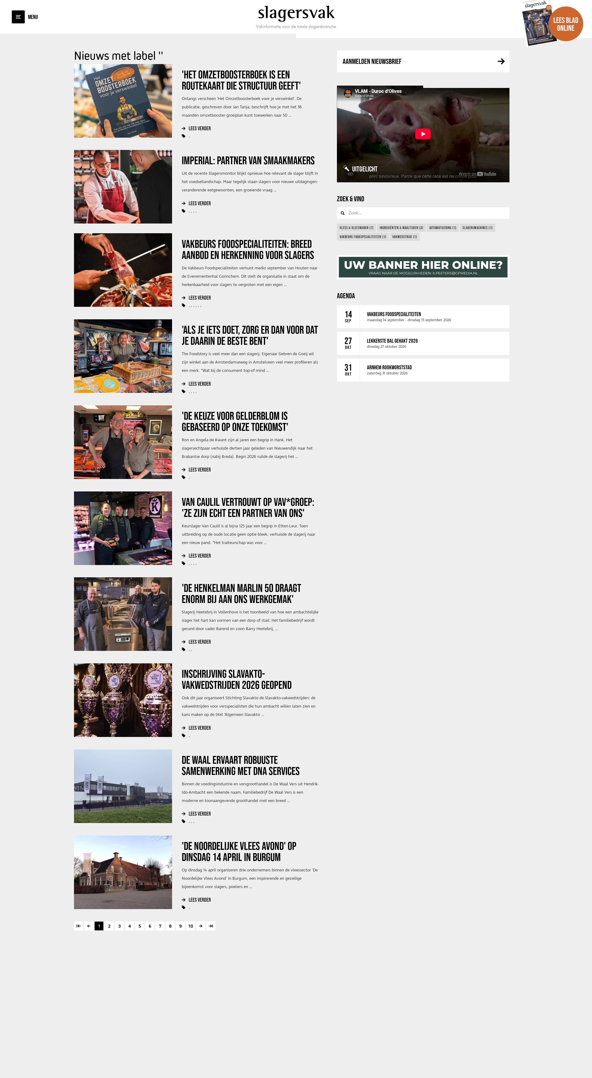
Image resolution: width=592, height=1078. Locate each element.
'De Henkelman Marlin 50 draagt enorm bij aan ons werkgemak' (241, 593)
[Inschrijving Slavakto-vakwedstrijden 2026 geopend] (123, 700)
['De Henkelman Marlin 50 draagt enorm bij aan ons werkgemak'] (123, 614)
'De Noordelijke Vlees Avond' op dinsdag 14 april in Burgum (239, 851)
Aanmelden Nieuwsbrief (372, 61)
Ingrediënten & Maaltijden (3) (401, 228)
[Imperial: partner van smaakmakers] (123, 187)
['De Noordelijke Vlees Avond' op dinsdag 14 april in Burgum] (123, 872)
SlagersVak (296, 12)
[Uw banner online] (423, 267)
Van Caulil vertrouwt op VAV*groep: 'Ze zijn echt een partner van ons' (248, 507)
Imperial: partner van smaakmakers (248, 160)
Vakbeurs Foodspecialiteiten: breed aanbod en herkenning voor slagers (248, 249)
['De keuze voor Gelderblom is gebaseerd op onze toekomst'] (123, 442)
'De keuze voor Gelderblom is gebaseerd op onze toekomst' (235, 421)
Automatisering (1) (442, 228)
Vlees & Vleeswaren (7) (356, 228)
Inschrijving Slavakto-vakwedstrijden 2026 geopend (237, 679)
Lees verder (200, 128)
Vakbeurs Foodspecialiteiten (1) (363, 237)
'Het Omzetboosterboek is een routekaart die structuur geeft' (241, 80)
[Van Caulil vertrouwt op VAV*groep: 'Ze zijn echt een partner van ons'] (123, 528)
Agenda (346, 296)
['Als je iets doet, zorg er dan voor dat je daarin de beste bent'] (123, 356)
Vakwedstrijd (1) (404, 237)
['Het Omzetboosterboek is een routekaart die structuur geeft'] (123, 101)
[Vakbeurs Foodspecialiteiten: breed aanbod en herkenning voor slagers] (123, 270)
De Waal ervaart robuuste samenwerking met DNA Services (241, 765)
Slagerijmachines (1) (477, 228)
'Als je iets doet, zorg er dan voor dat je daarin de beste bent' (250, 335)
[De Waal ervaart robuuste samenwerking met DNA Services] (123, 786)
